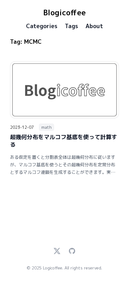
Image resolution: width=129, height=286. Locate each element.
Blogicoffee (64, 13)
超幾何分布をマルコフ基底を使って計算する (63, 140)
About (94, 26)
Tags (71, 26)
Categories (41, 26)
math (46, 127)
